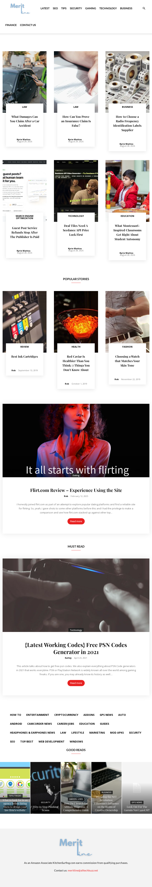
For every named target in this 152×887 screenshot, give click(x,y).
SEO (55, 8)
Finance (11, 25)
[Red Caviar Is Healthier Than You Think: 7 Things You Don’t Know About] (76, 322)
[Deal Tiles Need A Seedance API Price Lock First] (76, 191)
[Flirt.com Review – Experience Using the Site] (76, 440)
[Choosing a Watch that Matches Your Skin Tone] (127, 322)
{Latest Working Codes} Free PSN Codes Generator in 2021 (76, 648)
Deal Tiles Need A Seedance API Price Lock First (76, 230)
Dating (76, 475)
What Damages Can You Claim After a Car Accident (24, 121)
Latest (45, 8)
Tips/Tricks (15, 796)
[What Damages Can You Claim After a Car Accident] (25, 82)
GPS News (137, 802)
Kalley (68, 657)
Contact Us (28, 25)
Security (76, 8)
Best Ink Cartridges (24, 356)
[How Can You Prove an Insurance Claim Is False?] (76, 82)
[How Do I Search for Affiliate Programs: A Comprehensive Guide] (76, 788)
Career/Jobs (76, 799)
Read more (76, 521)
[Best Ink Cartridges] (25, 322)
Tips (64, 8)
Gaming (90, 8)
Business (126, 8)
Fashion (127, 346)
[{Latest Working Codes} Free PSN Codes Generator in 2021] (76, 595)
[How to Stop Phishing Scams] (45, 788)
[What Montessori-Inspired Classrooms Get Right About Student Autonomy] (127, 191)
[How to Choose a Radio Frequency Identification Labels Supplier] (127, 82)
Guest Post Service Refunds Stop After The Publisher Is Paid (24, 232)
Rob (13, 370)
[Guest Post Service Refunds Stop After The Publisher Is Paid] (25, 191)
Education (127, 216)
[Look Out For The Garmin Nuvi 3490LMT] (137, 788)
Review (24, 346)
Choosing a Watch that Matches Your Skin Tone (127, 360)
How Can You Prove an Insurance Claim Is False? (76, 121)
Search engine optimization (25, 217)
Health (76, 346)
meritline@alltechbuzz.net (83, 870)
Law (24, 107)
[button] (143, 8)
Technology (108, 8)
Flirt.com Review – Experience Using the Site (76, 490)
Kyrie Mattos (23, 139)
